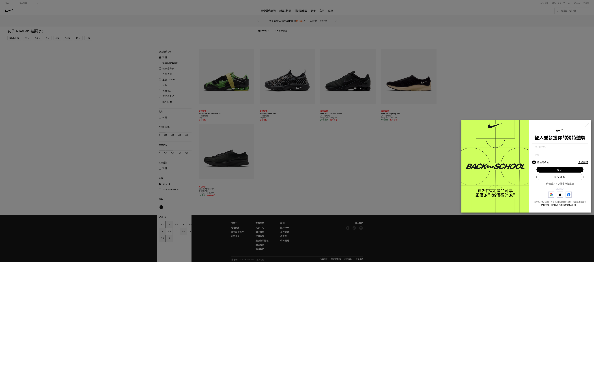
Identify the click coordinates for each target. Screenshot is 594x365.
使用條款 (554, 204)
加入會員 (560, 177)
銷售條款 (545, 204)
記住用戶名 (543, 162)
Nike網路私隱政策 (568, 204)
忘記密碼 (583, 162)
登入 (560, 169)
